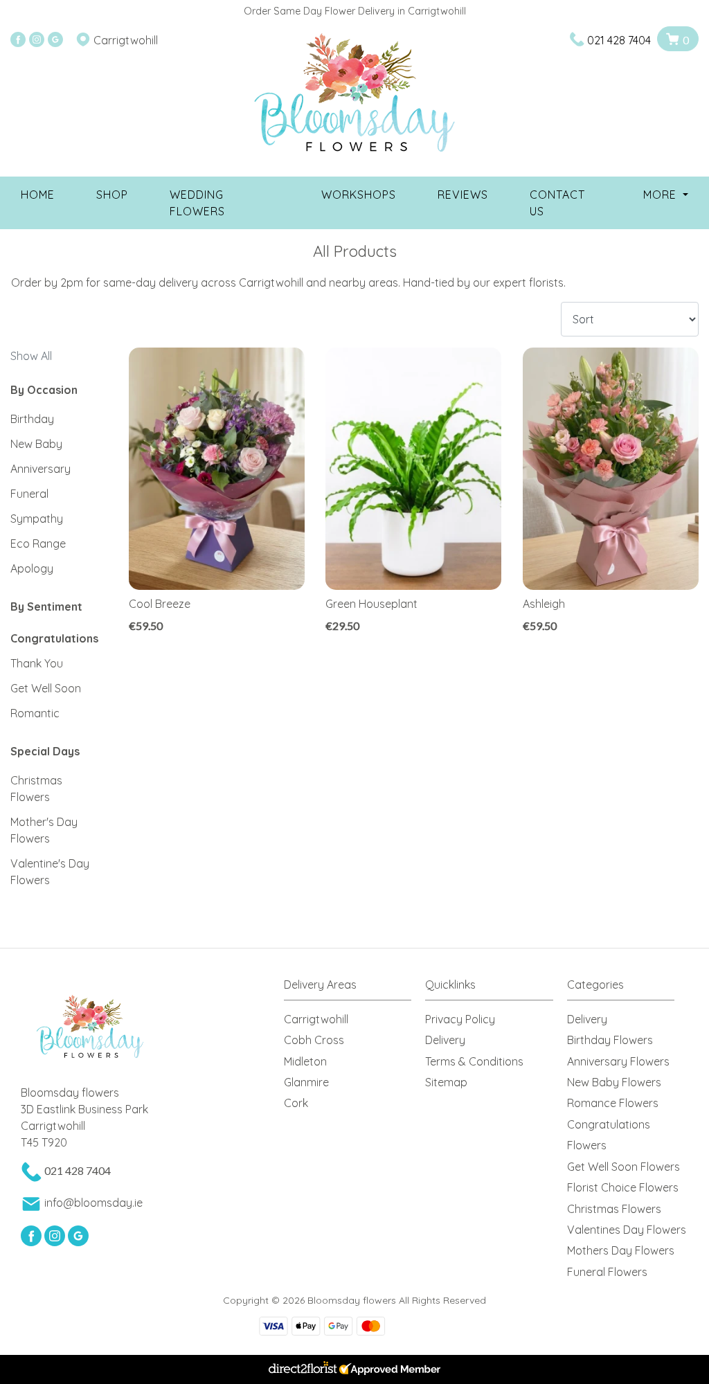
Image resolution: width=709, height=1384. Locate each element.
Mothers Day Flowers (620, 1250)
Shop (112, 194)
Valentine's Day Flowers (49, 871)
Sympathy (36, 518)
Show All (31, 356)
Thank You (36, 663)
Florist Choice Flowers (623, 1187)
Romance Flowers (612, 1103)
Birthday (32, 419)
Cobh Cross (314, 1040)
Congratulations (54, 638)
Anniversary (40, 469)
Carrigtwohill (316, 1019)
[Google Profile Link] (55, 40)
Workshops (358, 194)
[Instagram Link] (36, 40)
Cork (296, 1103)
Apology (31, 568)
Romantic (35, 713)
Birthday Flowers (610, 1040)
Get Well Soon (45, 688)
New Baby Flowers (614, 1082)
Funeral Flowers (607, 1272)
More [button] (661, 194)
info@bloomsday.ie (93, 1203)
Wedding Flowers (197, 203)
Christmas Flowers (36, 788)
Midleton (305, 1061)
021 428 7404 (619, 40)
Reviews (463, 194)
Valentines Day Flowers (626, 1230)
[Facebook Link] (18, 40)
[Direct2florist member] (354, 1369)
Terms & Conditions (474, 1061)
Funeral (29, 494)
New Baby (36, 444)
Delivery (445, 1040)
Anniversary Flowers (618, 1061)
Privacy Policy (460, 1019)
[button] (355, 988)
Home (38, 194)
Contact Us (557, 203)
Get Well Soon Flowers (623, 1167)
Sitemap (446, 1082)
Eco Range (38, 543)
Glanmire (306, 1082)
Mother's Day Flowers (44, 830)
